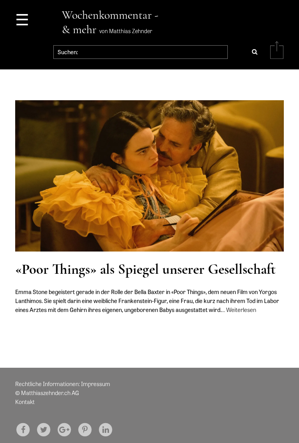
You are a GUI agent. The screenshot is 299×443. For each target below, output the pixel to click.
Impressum (95, 383)
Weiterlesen (241, 309)
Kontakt (25, 401)
